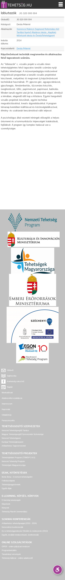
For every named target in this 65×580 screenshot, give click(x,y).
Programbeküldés (9, 550)
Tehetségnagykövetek (11, 484)
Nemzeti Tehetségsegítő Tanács (15, 430)
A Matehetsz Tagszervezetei (14, 446)
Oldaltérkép (6, 415)
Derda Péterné (24, 48)
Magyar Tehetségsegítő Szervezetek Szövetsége (23, 434)
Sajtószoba (11, 376)
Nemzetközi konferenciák (12, 527)
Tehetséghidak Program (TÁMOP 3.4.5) (18, 457)
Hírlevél (10, 370)
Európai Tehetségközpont (12, 442)
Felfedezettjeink (8, 481)
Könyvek (5, 508)
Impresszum (7, 404)
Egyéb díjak (7, 488)
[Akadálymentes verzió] (57, 569)
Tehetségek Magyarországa (13, 465)
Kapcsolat (6, 409)
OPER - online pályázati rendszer (16, 546)
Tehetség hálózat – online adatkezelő (17, 558)
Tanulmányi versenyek (11, 554)
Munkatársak (7, 392)
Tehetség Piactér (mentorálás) (14, 512)
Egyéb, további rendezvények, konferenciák (20, 535)
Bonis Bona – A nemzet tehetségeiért (17, 477)
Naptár (10, 387)
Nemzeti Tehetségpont (11, 438)
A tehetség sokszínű (15, 381)
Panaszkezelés (8, 420)
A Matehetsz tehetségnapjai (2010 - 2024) (19, 523)
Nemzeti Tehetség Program (13, 461)
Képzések (6, 504)
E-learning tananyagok (11, 500)
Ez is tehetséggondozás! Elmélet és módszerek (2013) (25, 531)
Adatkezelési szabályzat (12, 398)
